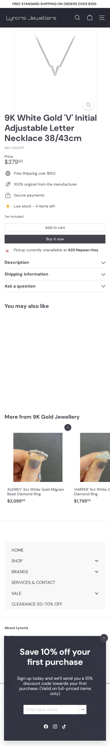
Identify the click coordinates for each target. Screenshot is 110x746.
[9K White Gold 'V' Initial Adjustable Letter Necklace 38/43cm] (38, 358)
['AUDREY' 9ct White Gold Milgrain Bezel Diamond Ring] (38, 467)
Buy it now (55, 239)
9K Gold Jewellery (56, 416)
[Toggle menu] (96, 561)
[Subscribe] (82, 709)
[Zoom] (88, 105)
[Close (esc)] (104, 638)
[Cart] (90, 17)
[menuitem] (55, 549)
